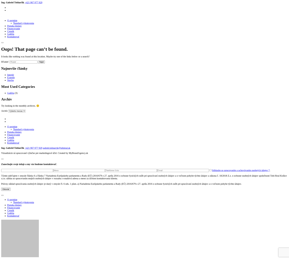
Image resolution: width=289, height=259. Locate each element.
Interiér (10, 75)
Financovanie (13, 28)
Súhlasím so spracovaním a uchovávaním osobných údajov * (241, 170)
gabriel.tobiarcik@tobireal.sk (56, 148)
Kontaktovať (13, 36)
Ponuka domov (14, 26)
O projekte (12, 20)
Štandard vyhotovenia (23, 23)
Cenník (10, 31)
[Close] (2, 195)
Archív (4, 111)
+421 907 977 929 (33, 2)
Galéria (10, 34)
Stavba (10, 80)
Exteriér (11, 77)
